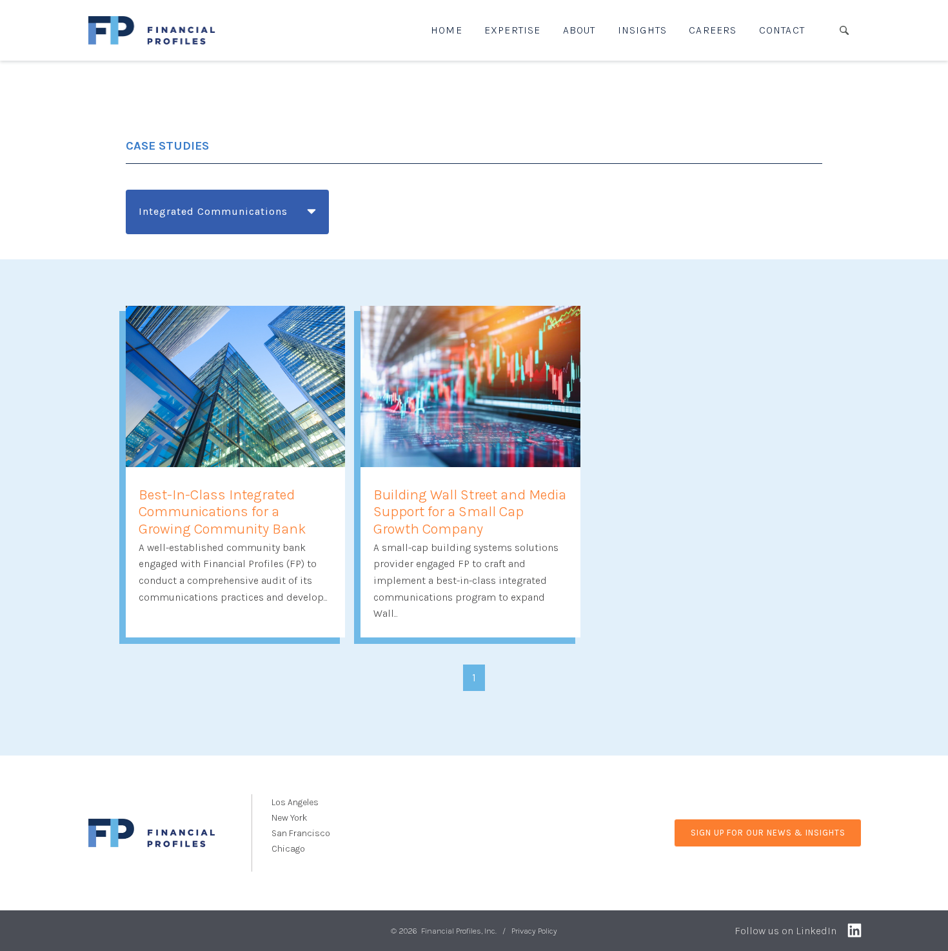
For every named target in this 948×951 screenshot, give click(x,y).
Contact (782, 30)
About (579, 30)
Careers (712, 30)
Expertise (512, 30)
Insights (642, 30)
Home (446, 30)
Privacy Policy (534, 931)
